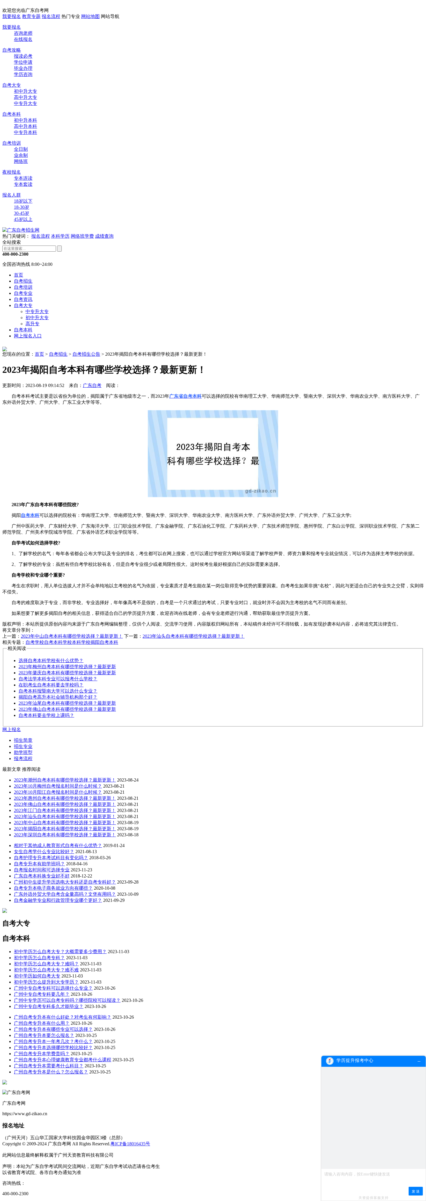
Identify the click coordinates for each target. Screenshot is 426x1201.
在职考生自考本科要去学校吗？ (51, 684)
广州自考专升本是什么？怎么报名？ (51, 1071)
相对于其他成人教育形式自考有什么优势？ (58, 845)
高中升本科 (25, 126)
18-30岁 (21, 207)
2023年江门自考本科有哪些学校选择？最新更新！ (65, 810)
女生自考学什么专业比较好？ (44, 851)
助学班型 (23, 752)
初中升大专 (25, 91)
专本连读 (23, 178)
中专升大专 (25, 103)
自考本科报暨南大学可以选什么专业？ (58, 690)
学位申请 (23, 62)
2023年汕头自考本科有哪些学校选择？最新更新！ (194, 636)
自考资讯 (23, 299)
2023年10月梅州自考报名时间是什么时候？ (58, 786)
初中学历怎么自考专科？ (39, 957)
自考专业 (23, 293)
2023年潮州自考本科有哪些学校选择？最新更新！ (65, 779)
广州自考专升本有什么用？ (42, 1023)
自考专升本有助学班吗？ (39, 863)
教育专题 (31, 16)
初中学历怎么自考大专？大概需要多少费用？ (60, 951)
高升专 (32, 323)
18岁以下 (23, 201)
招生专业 (23, 746)
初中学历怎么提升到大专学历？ (46, 982)
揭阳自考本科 (104, 642)
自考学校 (35, 642)
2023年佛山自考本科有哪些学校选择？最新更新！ (65, 804)
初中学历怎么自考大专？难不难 (46, 969)
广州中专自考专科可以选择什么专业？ (53, 988)
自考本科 (11, 114)
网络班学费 (82, 236)
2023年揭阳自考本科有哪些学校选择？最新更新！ (65, 828)
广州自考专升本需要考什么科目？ (48, 1065)
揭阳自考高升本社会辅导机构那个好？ (58, 697)
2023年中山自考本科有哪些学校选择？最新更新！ (72, 636)
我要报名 (11, 16)
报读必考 (23, 56)
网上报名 (11, 729)
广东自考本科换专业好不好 (42, 875)
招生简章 (23, 740)
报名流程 (51, 16)
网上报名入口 (28, 335)
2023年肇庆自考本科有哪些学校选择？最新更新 (67, 672)
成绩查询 (104, 236)
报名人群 (11, 194)
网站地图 (90, 16)
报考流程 (23, 758)
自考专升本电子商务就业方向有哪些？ (53, 888)
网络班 (21, 161)
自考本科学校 (58, 642)
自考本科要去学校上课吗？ (46, 715)
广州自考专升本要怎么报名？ (44, 1035)
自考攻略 (11, 50)
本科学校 (81, 642)
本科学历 (60, 236)
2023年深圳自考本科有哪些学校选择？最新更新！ (65, 834)
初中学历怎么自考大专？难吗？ (46, 963)
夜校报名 (11, 172)
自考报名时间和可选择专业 (42, 869)
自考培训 (11, 143)
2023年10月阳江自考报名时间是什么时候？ (58, 792)
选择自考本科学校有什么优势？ (51, 660)
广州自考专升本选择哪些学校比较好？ (53, 1047)
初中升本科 (25, 120)
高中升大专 (25, 97)
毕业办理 (23, 68)
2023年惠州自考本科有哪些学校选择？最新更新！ (65, 798)
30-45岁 (21, 213)
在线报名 (23, 39)
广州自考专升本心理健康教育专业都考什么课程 (62, 1059)
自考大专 (11, 85)
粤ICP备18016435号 (130, 1143)
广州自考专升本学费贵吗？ (42, 1053)
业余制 (21, 155)
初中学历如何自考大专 (37, 975)
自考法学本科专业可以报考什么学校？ (58, 678)
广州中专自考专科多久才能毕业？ (48, 1006)
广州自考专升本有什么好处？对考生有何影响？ (62, 1017)
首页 (18, 274)
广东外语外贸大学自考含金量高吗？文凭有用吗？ (65, 894)
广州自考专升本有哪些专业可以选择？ (53, 1029)
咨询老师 (23, 33)
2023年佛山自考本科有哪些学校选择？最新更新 (67, 709)
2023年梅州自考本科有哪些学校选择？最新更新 (67, 666)
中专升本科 (25, 132)
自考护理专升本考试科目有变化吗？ (51, 857)
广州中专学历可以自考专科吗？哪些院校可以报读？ (67, 1000)
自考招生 (23, 281)
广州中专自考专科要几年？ (42, 994)
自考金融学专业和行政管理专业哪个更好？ (58, 900)
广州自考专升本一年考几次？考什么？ (53, 1041)
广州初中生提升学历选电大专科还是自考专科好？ (65, 882)
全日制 (21, 149)
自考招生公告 (86, 354)
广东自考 (92, 385)
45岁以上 (23, 219)
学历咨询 (23, 74)
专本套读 (23, 184)
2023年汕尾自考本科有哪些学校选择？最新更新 (67, 703)
